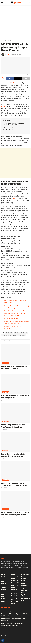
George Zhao (8, 332)
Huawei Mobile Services (15, 602)
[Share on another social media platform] (26, 78)
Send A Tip (3, 635)
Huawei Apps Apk (15, 598)
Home (2, 40)
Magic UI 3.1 (24, 588)
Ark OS (3, 577)
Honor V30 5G (10, 83)
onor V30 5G (22, 335)
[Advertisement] (15, 22)
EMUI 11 (3, 592)
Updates (23, 601)
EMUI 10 (3, 583)
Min (8, 54)
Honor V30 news (6, 335)
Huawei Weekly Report (23, 582)
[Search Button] (29, 2)
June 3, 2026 (4, 400)
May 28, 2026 (4, 517)
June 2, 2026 (4, 429)
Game (13, 574)
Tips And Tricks (23, 595)
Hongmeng (14, 589)
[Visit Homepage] (15, 2)
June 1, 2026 (4, 487)
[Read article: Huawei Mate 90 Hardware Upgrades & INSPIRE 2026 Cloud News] (15, 354)
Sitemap (20, 634)
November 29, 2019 (16, 54)
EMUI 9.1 (3, 601)
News (22, 592)
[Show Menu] (2, 2)
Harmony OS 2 (15, 580)
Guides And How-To (14, 577)
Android (3, 574)
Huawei (15, 335)
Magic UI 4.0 (24, 590)
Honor (3, 106)
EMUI (13, 198)
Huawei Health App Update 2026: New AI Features (15, 611)
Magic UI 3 (24, 585)
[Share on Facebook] (10, 78)
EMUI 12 (3, 594)
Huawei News (6, 363)
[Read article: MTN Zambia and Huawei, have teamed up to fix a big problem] (15, 384)
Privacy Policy (12, 634)
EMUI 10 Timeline (3, 586)
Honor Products (9, 40)
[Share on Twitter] (18, 78)
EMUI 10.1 (3, 589)
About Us (3, 634)
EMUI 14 (3, 599)
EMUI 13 (3, 596)
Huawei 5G (14, 595)
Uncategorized (25, 598)
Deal (2, 579)
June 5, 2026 (4, 370)
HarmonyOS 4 (15, 585)
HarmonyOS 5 (15, 587)
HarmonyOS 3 (15, 583)
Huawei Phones (23, 577)
